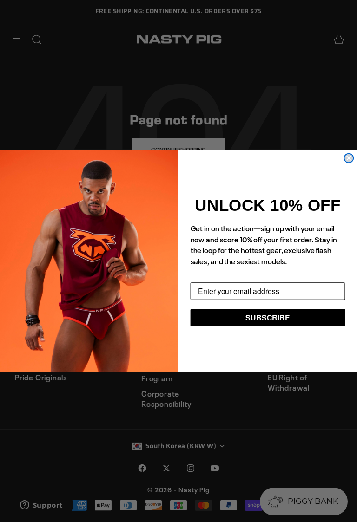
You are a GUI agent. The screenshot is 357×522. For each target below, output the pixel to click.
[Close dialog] (348, 158)
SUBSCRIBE (267, 317)
